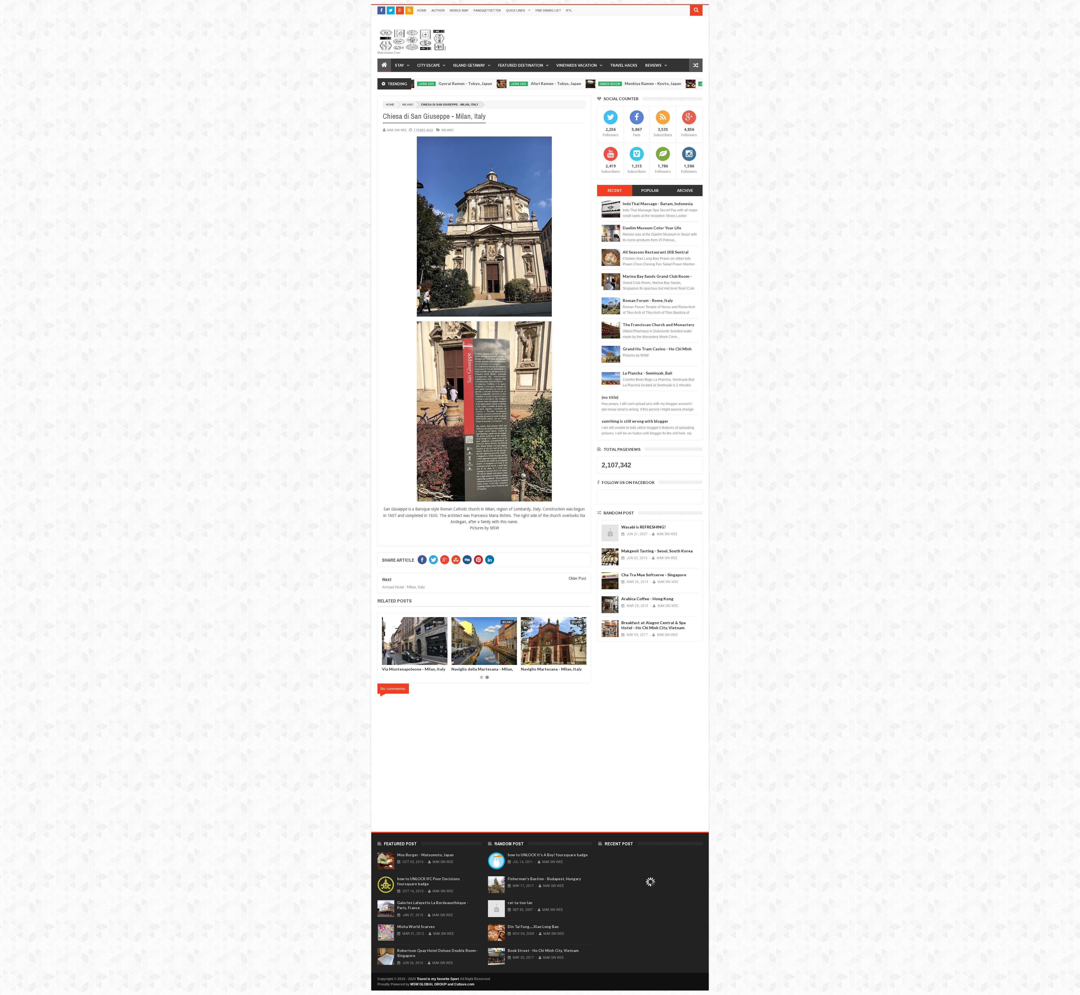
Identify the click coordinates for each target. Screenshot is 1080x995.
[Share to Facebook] (387, 659)
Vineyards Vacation (576, 65)
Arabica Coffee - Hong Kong (647, 598)
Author (438, 10)
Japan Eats (436, 84)
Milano (407, 104)
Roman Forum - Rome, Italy (648, 300)
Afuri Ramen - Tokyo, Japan (474, 83)
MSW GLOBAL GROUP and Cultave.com (442, 984)
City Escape (428, 65)
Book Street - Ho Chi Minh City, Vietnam (543, 950)
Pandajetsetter (487, 10)
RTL (569, 10)
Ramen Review (528, 84)
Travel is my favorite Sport (438, 979)
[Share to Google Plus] (399, 659)
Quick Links (515, 10)
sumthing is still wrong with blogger (635, 421)
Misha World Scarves (416, 926)
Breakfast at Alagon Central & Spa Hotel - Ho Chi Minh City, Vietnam (653, 625)
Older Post (577, 578)
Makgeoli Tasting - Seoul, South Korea (657, 550)
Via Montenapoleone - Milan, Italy (552, 669)
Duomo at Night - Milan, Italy (409, 669)
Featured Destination (520, 65)
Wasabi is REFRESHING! (643, 527)
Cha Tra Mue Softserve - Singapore (653, 574)
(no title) (610, 397)
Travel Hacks (623, 65)
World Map (459, 10)
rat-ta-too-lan (520, 902)
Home (421, 10)
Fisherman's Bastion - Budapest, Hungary (544, 879)
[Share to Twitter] (393, 659)
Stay (399, 65)
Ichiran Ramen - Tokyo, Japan (664, 83)
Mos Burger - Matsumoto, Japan (425, 855)
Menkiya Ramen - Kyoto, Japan (571, 83)
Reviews (653, 65)
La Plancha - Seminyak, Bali (647, 373)
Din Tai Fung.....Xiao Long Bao (533, 926)
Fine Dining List (548, 10)
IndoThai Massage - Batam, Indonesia (658, 203)
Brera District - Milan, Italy (476, 669)
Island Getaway (469, 65)
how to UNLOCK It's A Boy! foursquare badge (548, 855)
